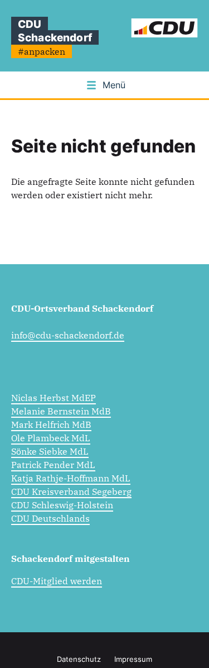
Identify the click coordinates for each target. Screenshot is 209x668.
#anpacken (41, 51)
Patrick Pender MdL (53, 464)
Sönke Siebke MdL (50, 451)
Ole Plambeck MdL (50, 437)
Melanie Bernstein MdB (61, 411)
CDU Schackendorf (55, 30)
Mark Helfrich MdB (51, 424)
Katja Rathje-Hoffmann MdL (70, 478)
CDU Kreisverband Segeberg (71, 491)
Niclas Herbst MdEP (53, 397)
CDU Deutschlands (50, 518)
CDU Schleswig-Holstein (62, 504)
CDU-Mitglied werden (56, 580)
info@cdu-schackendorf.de (67, 335)
